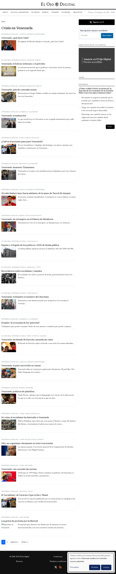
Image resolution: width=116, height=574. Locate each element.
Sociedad (35, 12)
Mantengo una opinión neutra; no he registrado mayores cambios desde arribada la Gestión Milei (96, 117)
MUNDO (45, 12)
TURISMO (55, 12)
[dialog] (91, 562)
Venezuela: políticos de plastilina (17, 391)
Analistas (77, 12)
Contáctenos (57, 557)
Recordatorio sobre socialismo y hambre (21, 271)
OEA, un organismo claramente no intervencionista (27, 443)
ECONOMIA (66, 12)
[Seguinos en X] (55, 567)
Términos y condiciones (58, 561)
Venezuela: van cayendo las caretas (19, 469)
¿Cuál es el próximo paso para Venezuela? (22, 141)
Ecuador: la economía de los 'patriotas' (20, 322)
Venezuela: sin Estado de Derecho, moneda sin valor (27, 339)
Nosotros (19, 561)
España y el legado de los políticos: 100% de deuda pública (30, 245)
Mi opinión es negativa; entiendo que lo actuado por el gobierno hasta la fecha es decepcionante (97, 101)
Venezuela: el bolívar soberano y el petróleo (23, 63)
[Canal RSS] (60, 567)
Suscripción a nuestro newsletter (94, 31)
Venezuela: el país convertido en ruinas (21, 365)
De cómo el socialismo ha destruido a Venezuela (25, 417)
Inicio (5, 12)
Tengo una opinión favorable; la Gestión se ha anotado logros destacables (97, 109)
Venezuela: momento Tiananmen (17, 167)
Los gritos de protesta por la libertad (19, 521)
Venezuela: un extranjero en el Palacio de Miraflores (27, 219)
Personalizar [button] (74, 567)
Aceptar (106, 567)
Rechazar (94, 567)
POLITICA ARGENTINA (20, 12)
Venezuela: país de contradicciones (18, 89)
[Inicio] (58, 4)
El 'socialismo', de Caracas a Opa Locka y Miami (24, 495)
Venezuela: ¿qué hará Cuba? (15, 38)
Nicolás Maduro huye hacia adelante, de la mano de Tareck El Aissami (35, 193)
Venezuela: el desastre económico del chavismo (25, 297)
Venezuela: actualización (13, 115)
